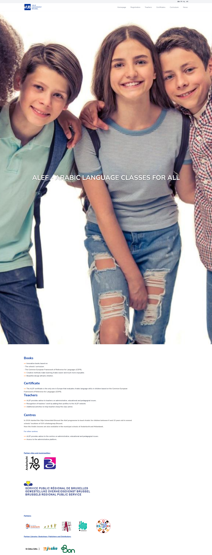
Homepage (121, 7)
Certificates (160, 7)
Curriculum (174, 7)
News (185, 7)
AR (187, 2)
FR (181, 2)
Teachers (148, 7)
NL (184, 2)
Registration (135, 7)
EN (179, 2)
